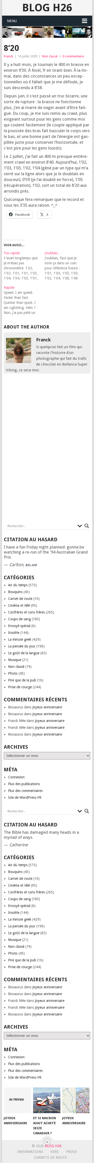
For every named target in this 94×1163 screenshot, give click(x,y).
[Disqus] (47, 450)
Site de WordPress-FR (24, 797)
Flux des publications (24, 784)
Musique (14, 660)
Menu (12, 21)
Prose (71, 1152)
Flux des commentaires (25, 791)
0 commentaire (73, 56)
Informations (30, 1152)
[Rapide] (24, 300)
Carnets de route (50, 1157)
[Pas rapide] (24, 265)
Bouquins (15, 592)
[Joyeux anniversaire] (17, 1100)
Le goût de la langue (23, 653)
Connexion (16, 777)
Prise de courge (20, 687)
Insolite (13, 633)
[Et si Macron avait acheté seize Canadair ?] (46, 1100)
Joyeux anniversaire (47, 707)
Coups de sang (19, 619)
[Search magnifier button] (86, 525)
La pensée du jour (21, 646)
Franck (8, 56)
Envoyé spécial (19, 626)
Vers (54, 1152)
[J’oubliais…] (65, 265)
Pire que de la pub (22, 680)
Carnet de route (20, 599)
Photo (13, 673)
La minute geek (19, 639)
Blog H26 (47, 8)
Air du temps (18, 585)
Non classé (50, 56)
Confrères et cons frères (26, 612)
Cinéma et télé (19, 605)
